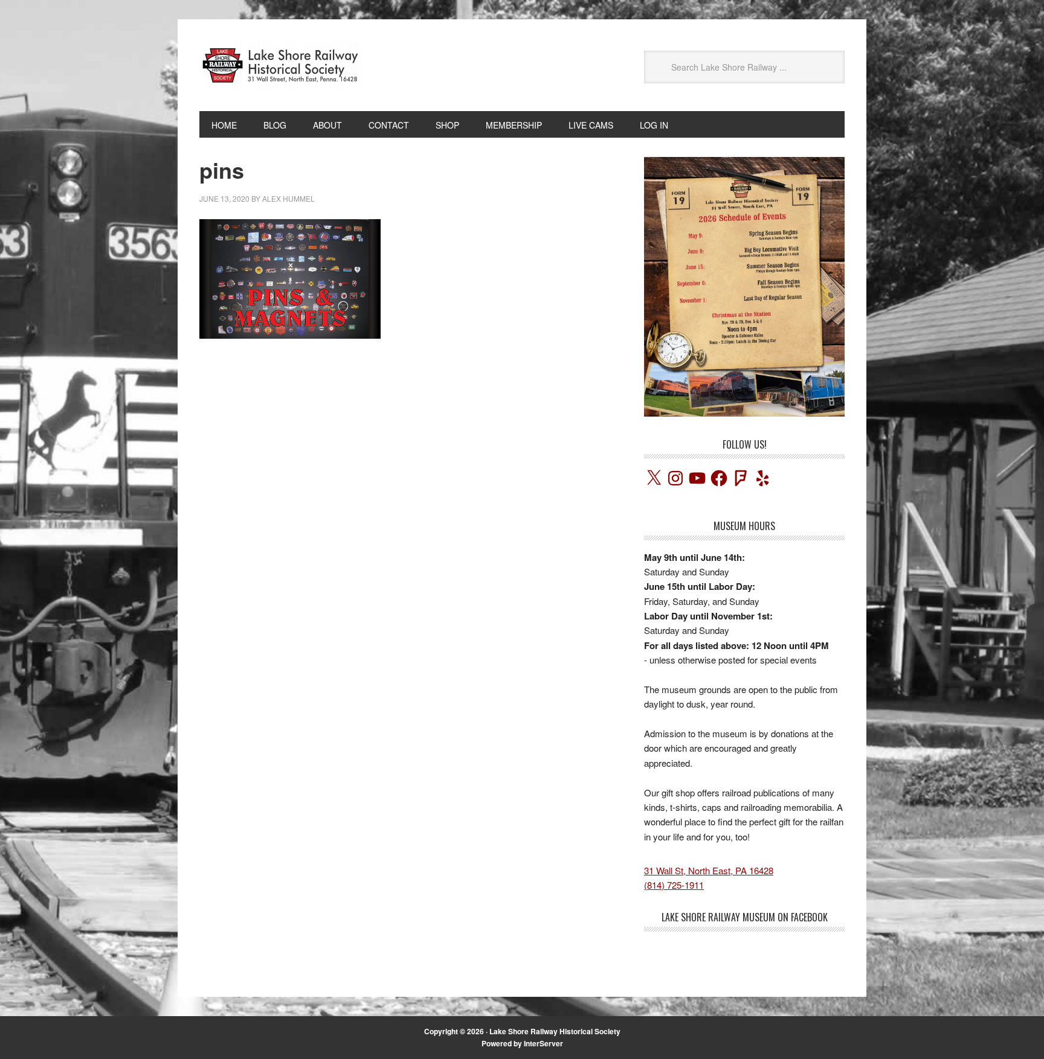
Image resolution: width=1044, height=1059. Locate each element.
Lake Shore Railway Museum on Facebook (745, 917)
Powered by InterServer (522, 1043)
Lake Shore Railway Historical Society (554, 1031)
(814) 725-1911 (674, 884)
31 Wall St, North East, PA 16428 (708, 870)
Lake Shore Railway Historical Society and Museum (280, 65)
